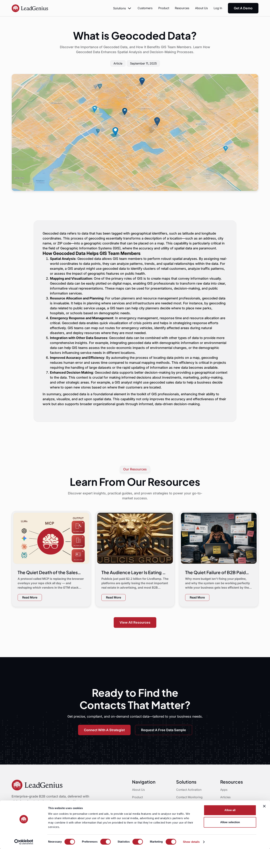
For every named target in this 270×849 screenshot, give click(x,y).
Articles (225, 797)
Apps (223, 789)
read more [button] (29, 597)
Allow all (229, 810)
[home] (30, 8)
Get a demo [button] (243, 8)
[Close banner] (264, 806)
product (163, 8)
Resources (182, 8)
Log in (218, 8)
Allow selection (230, 822)
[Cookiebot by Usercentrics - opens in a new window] (24, 842)
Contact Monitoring (189, 797)
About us (201, 8)
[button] (122, 8)
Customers (145, 8)
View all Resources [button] (135, 622)
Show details (191, 841)
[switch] (105, 842)
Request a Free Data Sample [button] (163, 730)
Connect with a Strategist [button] (104, 730)
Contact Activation (188, 789)
